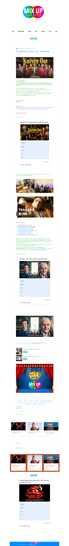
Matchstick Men (27, 404)
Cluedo (24, 402)
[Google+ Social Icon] (39, 543)
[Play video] (34, 207)
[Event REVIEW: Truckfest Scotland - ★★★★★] (51, 426)
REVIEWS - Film (18, 408)
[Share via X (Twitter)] (18, 411)
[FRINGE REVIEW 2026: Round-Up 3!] (34, 426)
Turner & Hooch (34, 404)
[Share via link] (23, 411)
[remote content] (34, 146)
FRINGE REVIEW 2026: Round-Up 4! (17, 433)
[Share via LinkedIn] (21, 411)
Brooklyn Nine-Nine (41, 404)
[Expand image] (25, 186)
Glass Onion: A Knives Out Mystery (39, 402)
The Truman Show (43, 400)
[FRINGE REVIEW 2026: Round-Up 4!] (18, 426)
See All (57, 420)
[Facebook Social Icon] (31, 543)
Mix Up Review (19, 400)
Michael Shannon (49, 402)
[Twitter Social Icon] (36, 543)
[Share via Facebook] (16, 411)
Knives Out (25, 400)
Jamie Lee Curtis (29, 402)
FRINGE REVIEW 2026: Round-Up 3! (33, 433)
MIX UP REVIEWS (19, 406)
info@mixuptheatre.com (30, 544)
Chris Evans (31, 400)
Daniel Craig (19, 402)
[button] (34, 351)
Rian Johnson (50, 400)
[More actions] (52, 48)
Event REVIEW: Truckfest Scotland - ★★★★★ (50, 433)
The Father (36, 400)
